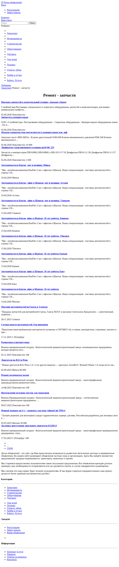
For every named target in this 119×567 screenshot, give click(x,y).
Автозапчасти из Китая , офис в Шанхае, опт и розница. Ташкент (35, 200)
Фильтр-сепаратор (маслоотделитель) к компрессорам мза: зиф (34, 132)
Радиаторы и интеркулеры (15, 342)
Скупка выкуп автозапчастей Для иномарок (24, 324)
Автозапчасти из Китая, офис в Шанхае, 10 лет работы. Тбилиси (35, 236)
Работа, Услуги (14, 80)
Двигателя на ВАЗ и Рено (14, 360)
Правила (11, 554)
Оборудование (14, 49)
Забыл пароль (13, 12)
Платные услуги (15, 551)
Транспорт (12, 33)
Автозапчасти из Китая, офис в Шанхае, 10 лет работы (30, 289)
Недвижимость (14, 38)
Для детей (12, 59)
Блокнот (5, 17)
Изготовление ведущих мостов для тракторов (25, 393)
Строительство (14, 44)
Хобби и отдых (14, 75)
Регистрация (13, 10)
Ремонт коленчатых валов (15, 375)
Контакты (12, 559)
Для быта (11, 54)
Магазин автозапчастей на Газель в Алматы (24, 307)
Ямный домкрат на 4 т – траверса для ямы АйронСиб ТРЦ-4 (33, 410)
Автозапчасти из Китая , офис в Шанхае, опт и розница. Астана (34, 183)
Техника (11, 64)
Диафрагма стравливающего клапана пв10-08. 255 (27, 147)
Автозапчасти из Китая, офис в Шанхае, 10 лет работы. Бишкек (35, 218)
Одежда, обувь (14, 70)
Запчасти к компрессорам (14, 117)
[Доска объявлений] (11, 2)
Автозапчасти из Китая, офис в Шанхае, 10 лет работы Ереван (34, 254)
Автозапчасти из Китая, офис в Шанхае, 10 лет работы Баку (33, 271)
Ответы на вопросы (17, 557)
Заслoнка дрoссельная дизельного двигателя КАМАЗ (29, 425)
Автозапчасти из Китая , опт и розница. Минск (25, 165)
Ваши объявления (16, 532)
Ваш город (6, 20)
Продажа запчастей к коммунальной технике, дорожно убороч (33, 102)
